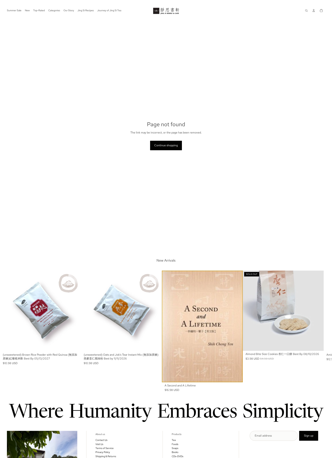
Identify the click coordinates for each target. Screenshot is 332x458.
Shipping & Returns (105, 456)
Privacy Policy (102, 452)
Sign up (308, 435)
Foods (175, 444)
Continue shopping (166, 145)
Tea (174, 440)
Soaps (175, 448)
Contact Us (101, 440)
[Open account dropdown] (313, 10)
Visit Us (99, 444)
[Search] (306, 10)
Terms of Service (104, 448)
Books (175, 452)
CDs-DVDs (177, 456)
